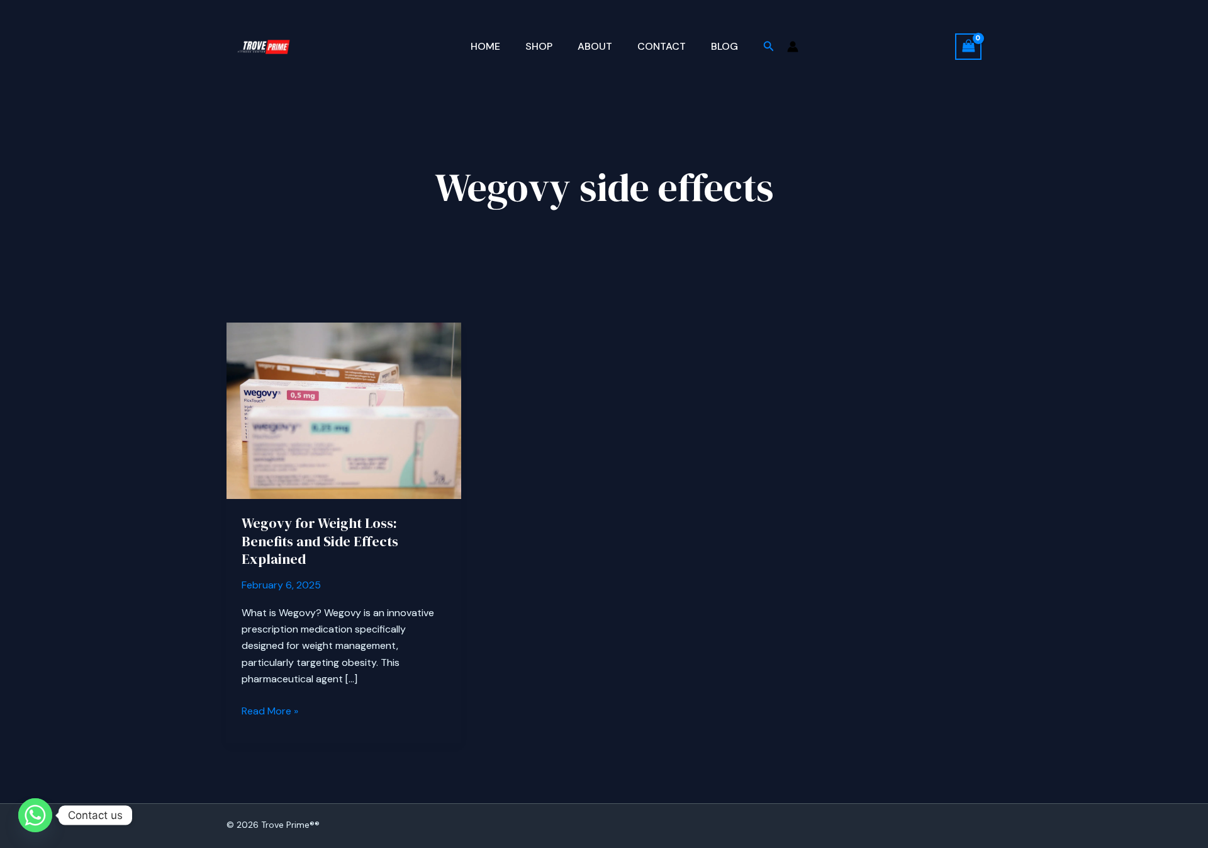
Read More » (270, 711)
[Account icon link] (792, 46)
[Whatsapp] (35, 815)
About (595, 46)
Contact (661, 46)
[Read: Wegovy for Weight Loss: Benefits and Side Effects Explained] (343, 409)
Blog (724, 46)
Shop (538, 46)
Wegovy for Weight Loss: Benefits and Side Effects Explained (320, 540)
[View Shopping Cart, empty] (968, 46)
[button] (769, 46)
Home (485, 46)
